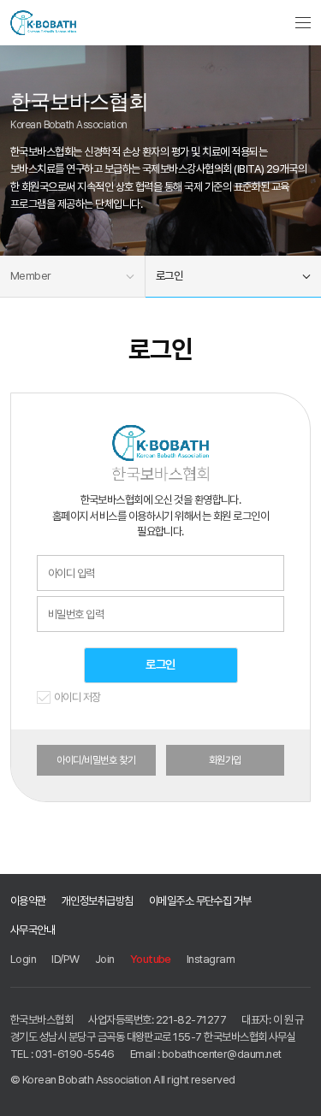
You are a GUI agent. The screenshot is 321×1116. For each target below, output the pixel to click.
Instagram (211, 958)
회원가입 (225, 760)
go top (297, 1092)
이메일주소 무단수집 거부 (200, 900)
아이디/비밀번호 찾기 (95, 760)
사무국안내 (32, 929)
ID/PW (65, 958)
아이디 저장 (77, 698)
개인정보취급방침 (98, 900)
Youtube (150, 958)
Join (105, 958)
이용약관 (28, 900)
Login (23, 958)
